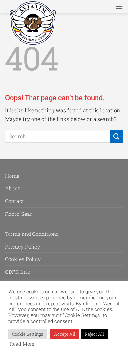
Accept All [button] (64, 334)
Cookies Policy (23, 258)
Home (12, 175)
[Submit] (116, 136)
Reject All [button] (94, 334)
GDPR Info (17, 271)
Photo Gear (18, 213)
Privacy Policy (22, 246)
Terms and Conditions (32, 233)
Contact (14, 200)
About (12, 188)
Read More (22, 344)
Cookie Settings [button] (27, 334)
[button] (119, 8)
